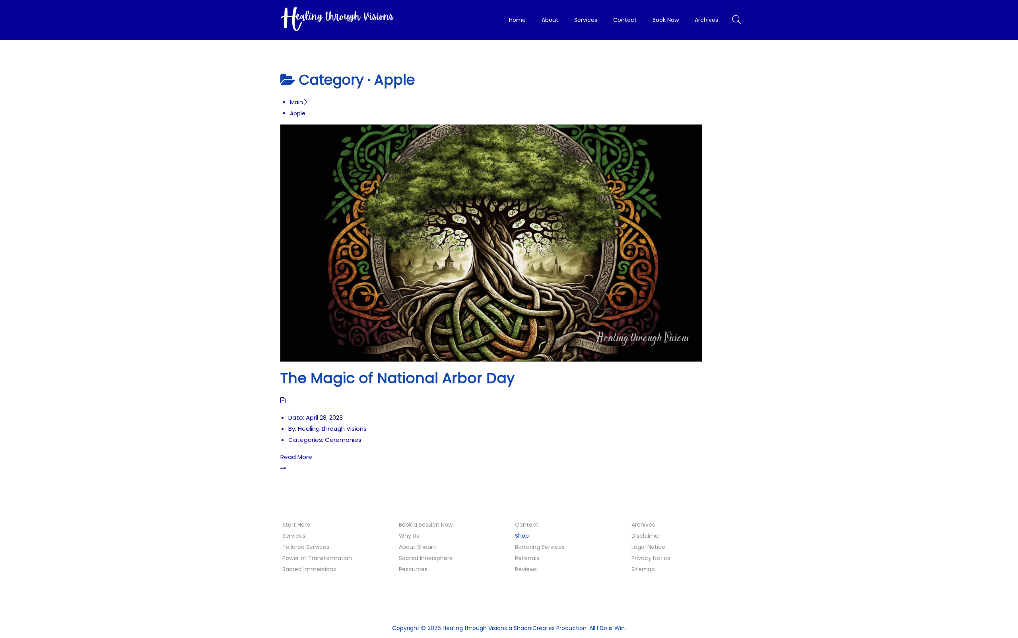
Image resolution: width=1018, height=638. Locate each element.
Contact (526, 525)
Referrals (527, 558)
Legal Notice (648, 547)
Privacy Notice (651, 558)
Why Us (409, 536)
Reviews (526, 569)
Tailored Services (305, 547)
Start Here (296, 525)
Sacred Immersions (309, 569)
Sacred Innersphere (426, 558)
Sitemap (643, 569)
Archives (643, 525)
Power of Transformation (317, 558)
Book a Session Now (426, 525)
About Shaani (417, 547)
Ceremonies (343, 440)
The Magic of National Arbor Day (397, 378)
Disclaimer (646, 536)
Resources (413, 569)
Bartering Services (540, 547)
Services (293, 536)
